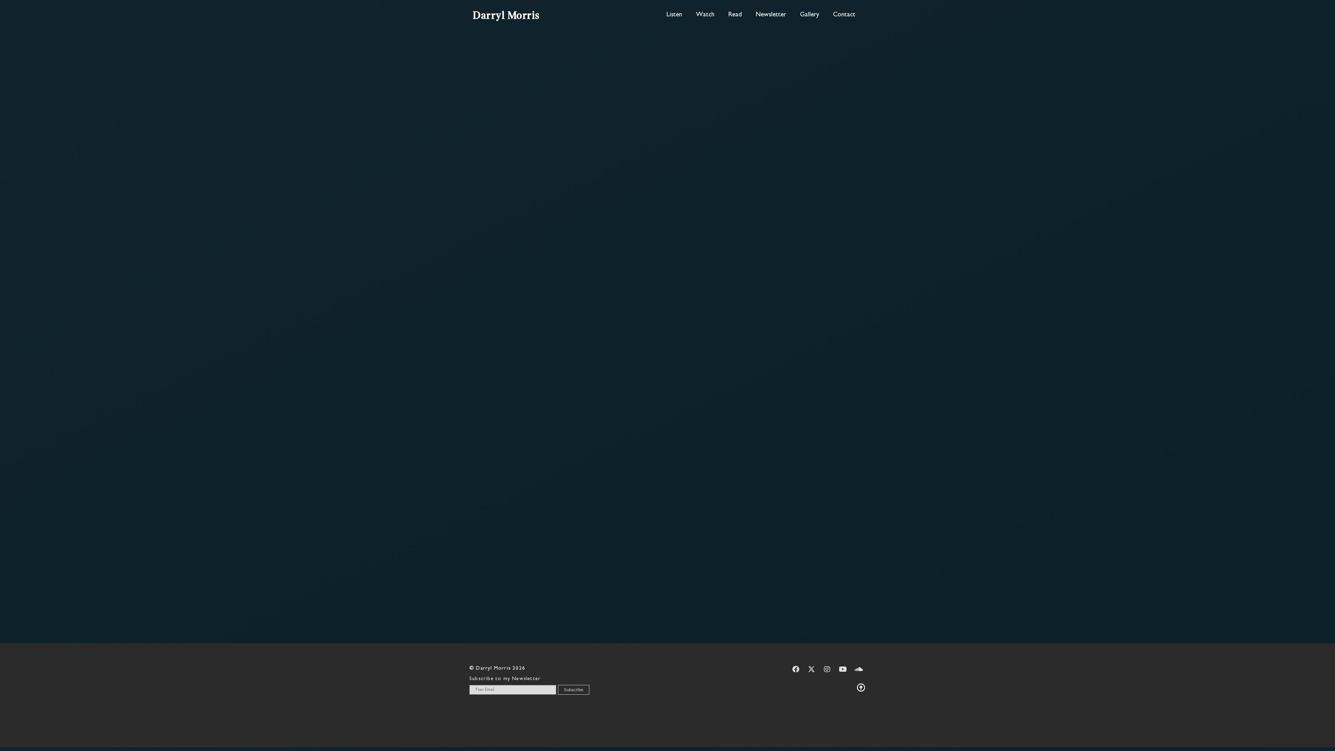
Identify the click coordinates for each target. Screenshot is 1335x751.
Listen (674, 15)
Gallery (809, 15)
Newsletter (771, 15)
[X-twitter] (811, 669)
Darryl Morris (506, 16)
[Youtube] (843, 669)
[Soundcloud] (858, 669)
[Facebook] (796, 669)
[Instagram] (827, 669)
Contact (844, 15)
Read (735, 15)
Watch (705, 15)
